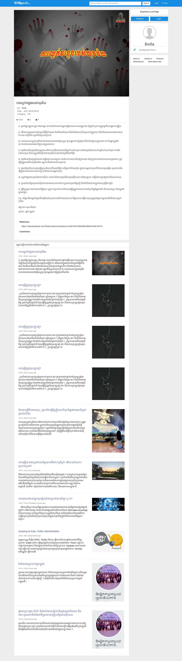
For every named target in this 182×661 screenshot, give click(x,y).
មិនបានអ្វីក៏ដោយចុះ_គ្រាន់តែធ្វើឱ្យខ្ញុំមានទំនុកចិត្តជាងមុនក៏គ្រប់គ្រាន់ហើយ (52, 412)
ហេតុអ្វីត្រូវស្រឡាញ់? (29, 285)
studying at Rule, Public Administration (38, 531)
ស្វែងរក (146, 3)
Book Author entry (154, 61)
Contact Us (148, 59)
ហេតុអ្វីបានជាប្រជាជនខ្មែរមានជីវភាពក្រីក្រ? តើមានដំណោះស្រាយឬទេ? (50, 464)
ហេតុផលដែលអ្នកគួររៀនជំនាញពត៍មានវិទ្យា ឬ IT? (45, 499)
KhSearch (159, 59)
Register (139, 19)
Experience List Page (149, 12)
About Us (136, 59)
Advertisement (138, 61)
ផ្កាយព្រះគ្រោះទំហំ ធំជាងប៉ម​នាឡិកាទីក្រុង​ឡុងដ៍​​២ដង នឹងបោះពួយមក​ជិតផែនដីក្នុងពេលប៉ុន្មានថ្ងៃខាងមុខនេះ (49, 613)
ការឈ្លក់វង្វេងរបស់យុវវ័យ (32, 252)
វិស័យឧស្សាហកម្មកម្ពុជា (31, 564)
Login (157, 3)
